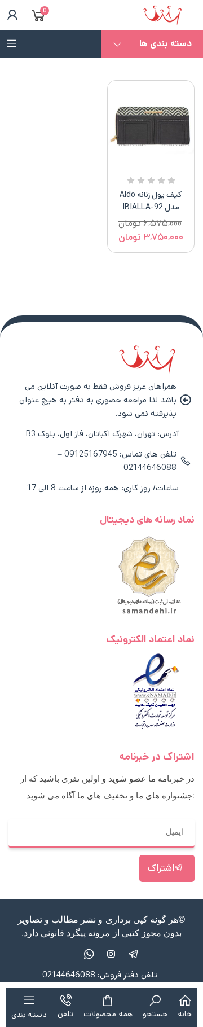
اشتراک (161, 868)
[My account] (10, 15)
